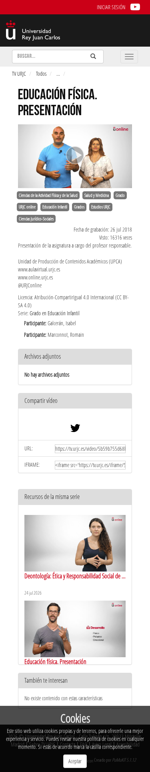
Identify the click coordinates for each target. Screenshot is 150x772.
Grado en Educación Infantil (55, 313)
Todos (41, 73)
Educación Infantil (54, 207)
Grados (79, 207)
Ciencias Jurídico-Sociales (36, 219)
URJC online (27, 207)
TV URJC (19, 73)
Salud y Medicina (96, 195)
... (58, 73)
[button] (75, 401)
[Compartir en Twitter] (75, 430)
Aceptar (75, 761)
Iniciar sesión (111, 7)
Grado (120, 195)
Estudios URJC (100, 207)
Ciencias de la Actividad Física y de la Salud (48, 195)
